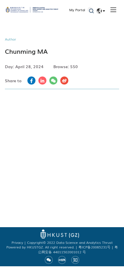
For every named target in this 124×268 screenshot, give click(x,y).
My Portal (77, 9)
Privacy (17, 242)
